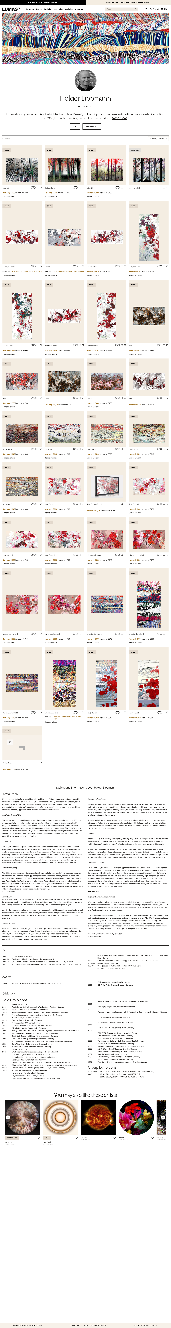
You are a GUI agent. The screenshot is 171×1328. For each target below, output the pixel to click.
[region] (85, 1123)
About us (79, 9)
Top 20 (39, 9)
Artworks (30, 9)
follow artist (85, 106)
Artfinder (47, 9)
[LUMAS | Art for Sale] (11, 9)
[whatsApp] (146, 9)
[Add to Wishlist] (41, 187)
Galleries (69, 9)
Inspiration (58, 9)
